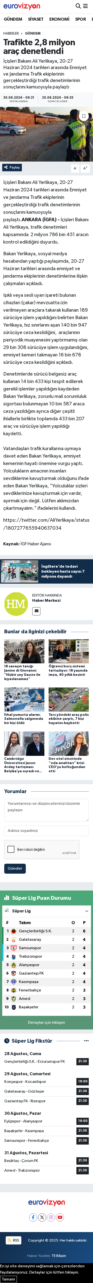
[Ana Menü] (85, 6)
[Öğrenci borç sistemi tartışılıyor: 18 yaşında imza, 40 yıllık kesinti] (69, 651)
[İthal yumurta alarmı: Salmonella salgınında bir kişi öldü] (24, 699)
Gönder (15, 868)
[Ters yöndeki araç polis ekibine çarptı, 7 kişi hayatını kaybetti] (69, 699)
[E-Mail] (36, 611)
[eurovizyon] (21, 6)
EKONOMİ (59, 19)
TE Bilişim (59, 1256)
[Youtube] (60, 1217)
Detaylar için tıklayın (46, 1023)
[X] (42, 1217)
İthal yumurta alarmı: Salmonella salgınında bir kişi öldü (23, 719)
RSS (15, 1240)
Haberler (11, 33)
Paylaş (15, 167)
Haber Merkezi (46, 600)
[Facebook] (33, 1217)
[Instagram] (51, 1217)
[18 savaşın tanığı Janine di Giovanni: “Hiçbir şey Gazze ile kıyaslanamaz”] (24, 651)
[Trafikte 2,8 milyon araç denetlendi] (46, 134)
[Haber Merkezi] (16, 604)
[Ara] (78, 6)
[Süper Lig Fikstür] (86, 1041)
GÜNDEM (13, 19)
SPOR (80, 19)
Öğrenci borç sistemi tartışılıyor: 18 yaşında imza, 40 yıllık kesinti (68, 671)
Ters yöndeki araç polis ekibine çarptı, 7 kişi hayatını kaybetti (69, 719)
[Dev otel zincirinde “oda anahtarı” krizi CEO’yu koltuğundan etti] (69, 743)
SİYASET (36, 19)
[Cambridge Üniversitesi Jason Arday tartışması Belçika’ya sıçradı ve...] (24, 743)
